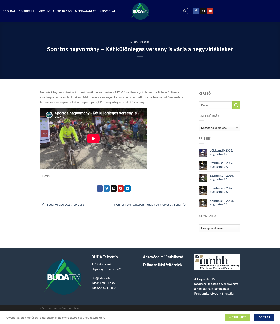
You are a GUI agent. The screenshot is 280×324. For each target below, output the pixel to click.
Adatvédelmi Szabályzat (163, 257)
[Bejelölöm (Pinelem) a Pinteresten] (121, 188)
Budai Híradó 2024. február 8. (65, 204)
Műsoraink (27, 11)
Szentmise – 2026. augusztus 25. (222, 189)
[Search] (185, 11)
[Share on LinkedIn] (127, 188)
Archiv (44, 11)
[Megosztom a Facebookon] (100, 188)
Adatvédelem (62, 308)
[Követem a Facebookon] (196, 11)
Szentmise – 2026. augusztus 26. (222, 177)
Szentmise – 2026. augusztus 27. (222, 164)
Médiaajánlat (85, 11)
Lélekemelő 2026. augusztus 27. (221, 152)
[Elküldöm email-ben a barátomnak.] (114, 188)
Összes (145, 42)
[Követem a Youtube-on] (210, 11)
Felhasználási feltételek (162, 265)
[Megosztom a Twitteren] (107, 188)
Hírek (134, 42)
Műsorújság (62, 11)
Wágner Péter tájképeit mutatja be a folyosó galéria (147, 204)
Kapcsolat (107, 11)
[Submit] (236, 105)
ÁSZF (76, 308)
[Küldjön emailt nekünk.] (203, 11)
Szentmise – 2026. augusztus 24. (222, 202)
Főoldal (9, 11)
